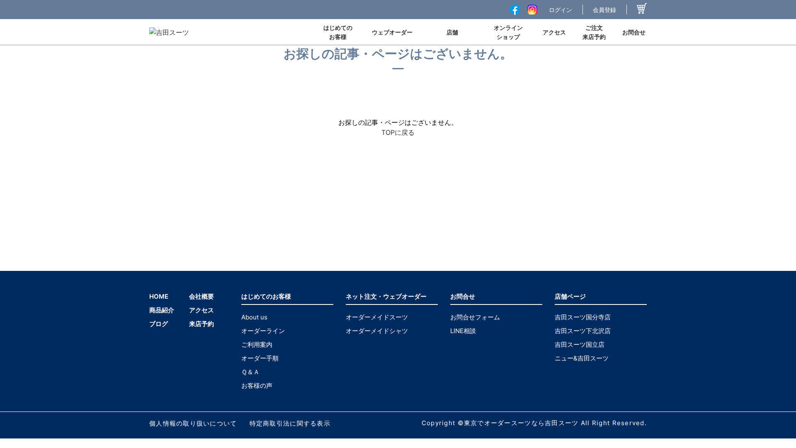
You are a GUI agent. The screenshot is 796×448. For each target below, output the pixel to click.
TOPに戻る (398, 132)
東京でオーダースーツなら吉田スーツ (521, 423)
